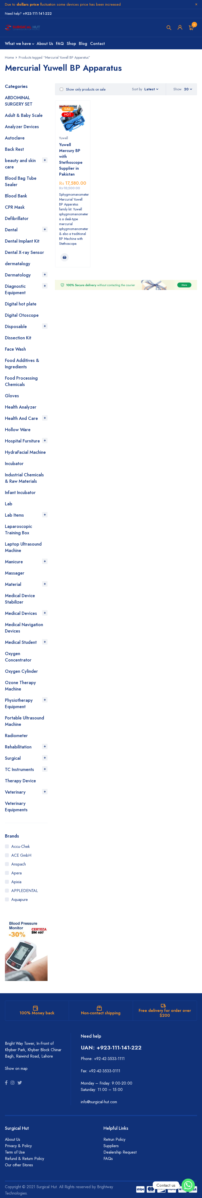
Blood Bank (16, 196)
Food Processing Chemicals (21, 381)
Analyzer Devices (22, 127)
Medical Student (21, 642)
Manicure (14, 562)
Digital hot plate (20, 304)
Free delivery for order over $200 (165, 1013)
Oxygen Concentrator (18, 656)
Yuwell (63, 138)
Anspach (18, 864)
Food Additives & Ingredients (22, 363)
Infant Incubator (20, 492)
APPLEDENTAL (24, 891)
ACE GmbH (21, 855)
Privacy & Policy (18, 1146)
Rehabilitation (18, 747)
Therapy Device (20, 781)
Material (13, 584)
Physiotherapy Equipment (19, 703)
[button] (64, 257)
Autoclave (15, 138)
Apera (16, 873)
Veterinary (15, 792)
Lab (8, 504)
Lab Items (14, 515)
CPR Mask (15, 207)
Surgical (13, 758)
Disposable (16, 326)
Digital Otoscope (22, 315)
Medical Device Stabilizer (20, 598)
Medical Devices (21, 613)
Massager (14, 573)
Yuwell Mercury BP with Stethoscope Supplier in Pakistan (71, 159)
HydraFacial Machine (25, 452)
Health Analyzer (20, 407)
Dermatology (18, 275)
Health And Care (21, 418)
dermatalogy (17, 264)
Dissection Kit (18, 338)
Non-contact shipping (100, 1013)
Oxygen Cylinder (21, 671)
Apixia (16, 882)
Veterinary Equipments (16, 806)
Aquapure (19, 899)
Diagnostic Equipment (15, 289)
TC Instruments (19, 769)
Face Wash (15, 349)
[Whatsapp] (188, 1185)
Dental (11, 230)
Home (9, 57)
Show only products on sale (85, 89)
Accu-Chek (20, 846)
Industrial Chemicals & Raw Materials (24, 478)
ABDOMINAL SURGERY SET (19, 101)
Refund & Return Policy (24, 1158)
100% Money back (36, 1013)
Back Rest (14, 149)
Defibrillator (17, 218)
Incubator (14, 463)
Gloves (12, 396)
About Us (12, 1139)
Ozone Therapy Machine (20, 685)
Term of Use (15, 1152)
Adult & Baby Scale (24, 115)
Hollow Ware (18, 430)
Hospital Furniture (22, 441)
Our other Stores (19, 1165)
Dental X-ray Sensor (24, 252)
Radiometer (16, 735)
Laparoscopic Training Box (18, 529)
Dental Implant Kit (22, 241)
